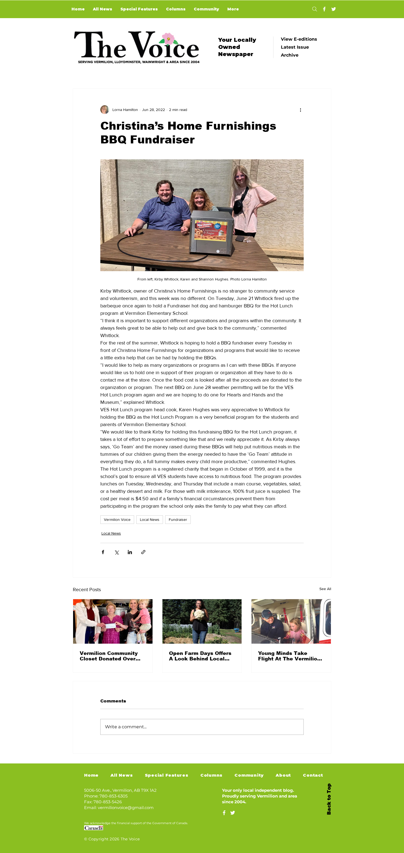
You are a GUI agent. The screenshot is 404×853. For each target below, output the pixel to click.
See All (325, 589)
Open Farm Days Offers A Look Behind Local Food (200, 656)
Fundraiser (178, 519)
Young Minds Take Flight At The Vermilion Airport (289, 656)
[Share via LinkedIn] (129, 552)
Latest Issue (295, 47)
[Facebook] (324, 9)
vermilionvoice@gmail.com (126, 807)
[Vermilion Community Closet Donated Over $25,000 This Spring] (113, 621)
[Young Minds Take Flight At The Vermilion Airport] (291, 621)
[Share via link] (143, 552)
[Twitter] (334, 9)
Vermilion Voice (117, 519)
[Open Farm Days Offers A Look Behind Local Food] (202, 621)
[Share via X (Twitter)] (116, 552)
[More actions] (300, 109)
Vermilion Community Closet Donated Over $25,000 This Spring (109, 656)
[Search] (314, 9)
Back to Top (329, 799)
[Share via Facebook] (103, 552)
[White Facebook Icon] (224, 813)
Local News (149, 519)
